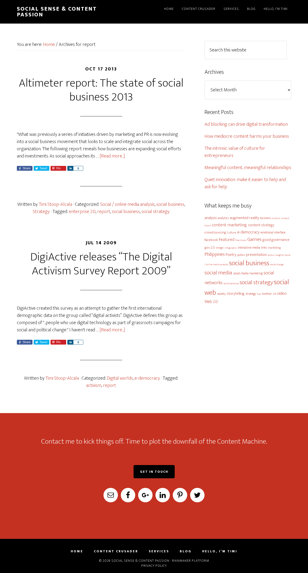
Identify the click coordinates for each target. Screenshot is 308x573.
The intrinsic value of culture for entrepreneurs (235, 152)
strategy (250, 293)
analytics (223, 218)
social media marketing (248, 273)
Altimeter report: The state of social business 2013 (101, 90)
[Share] (70, 168)
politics (241, 255)
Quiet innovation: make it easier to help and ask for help (245, 183)
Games (254, 239)
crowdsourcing (215, 232)
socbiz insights (276, 255)
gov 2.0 (210, 248)
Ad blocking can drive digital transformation (246, 124)
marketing (274, 247)
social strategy (155, 212)
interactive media (249, 247)
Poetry (231, 254)
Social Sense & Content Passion (57, 11)
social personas (231, 283)
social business (170, 204)
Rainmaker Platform (190, 560)
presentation (256, 254)
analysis (211, 217)
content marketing (229, 225)
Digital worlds (120, 378)
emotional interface (273, 232)
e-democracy (147, 378)
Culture (231, 232)
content (276, 218)
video (282, 293)
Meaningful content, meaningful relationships (248, 168)
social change (277, 264)
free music (240, 240)
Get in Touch (154, 471)
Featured (226, 239)
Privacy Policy (154, 565)
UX (274, 293)
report (103, 212)
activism (93, 385)
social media (218, 272)
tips (259, 294)
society (221, 293)
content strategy (261, 225)
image (220, 247)
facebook (211, 240)
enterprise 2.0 (82, 212)
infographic (231, 248)
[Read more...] (112, 156)
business (265, 218)
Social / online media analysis (127, 204)
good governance (276, 240)
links (264, 247)
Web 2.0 (211, 301)
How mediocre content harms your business (247, 136)
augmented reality (244, 217)
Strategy (41, 212)
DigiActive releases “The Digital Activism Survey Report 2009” (101, 264)
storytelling (235, 293)
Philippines (215, 254)
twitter (267, 294)
